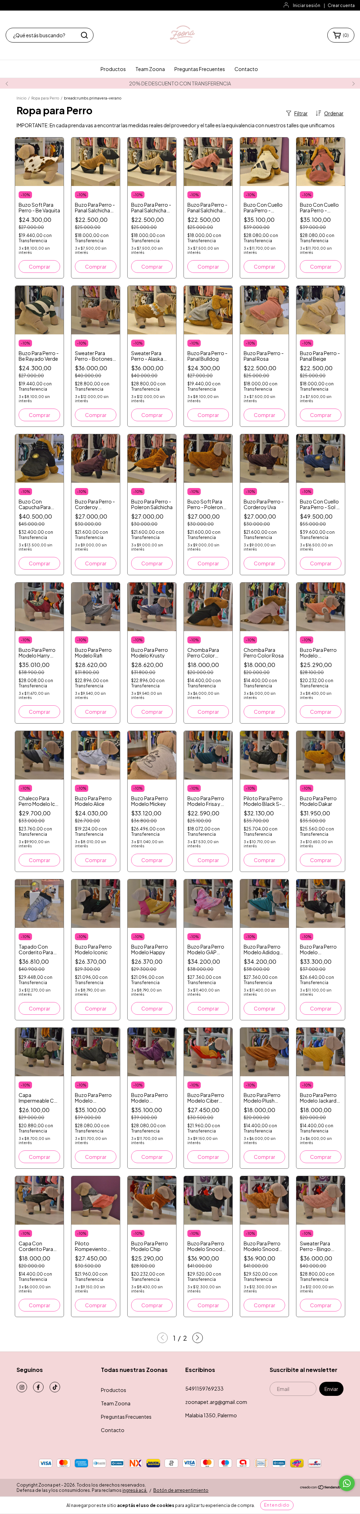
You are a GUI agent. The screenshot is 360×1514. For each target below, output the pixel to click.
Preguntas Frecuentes (199, 69)
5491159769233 (204, 1388)
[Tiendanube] (321, 1487)
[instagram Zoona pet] (22, 1387)
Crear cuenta (341, 5)
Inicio (21, 98)
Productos (113, 69)
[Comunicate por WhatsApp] (347, 1483)
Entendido (277, 1505)
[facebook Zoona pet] (38, 1387)
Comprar (39, 266)
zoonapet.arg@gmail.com (216, 1402)
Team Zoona (150, 69)
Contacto (246, 69)
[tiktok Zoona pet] (55, 1387)
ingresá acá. (134, 1490)
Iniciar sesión (306, 5)
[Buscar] (84, 35)
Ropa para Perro (45, 98)
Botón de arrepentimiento (180, 1490)
